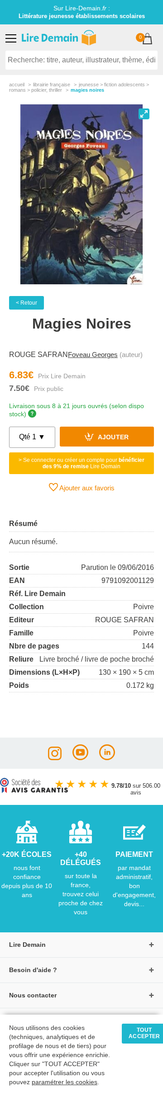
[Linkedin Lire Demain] (107, 758)
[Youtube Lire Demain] (80, 758)
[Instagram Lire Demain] (55, 758)
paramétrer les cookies (64, 1082)
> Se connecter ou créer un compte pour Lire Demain (81, 463)
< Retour (26, 303)
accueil (16, 84)
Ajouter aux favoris (86, 488)
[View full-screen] (144, 113)
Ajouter (112, 437)
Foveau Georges (93, 354)
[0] (147, 39)
